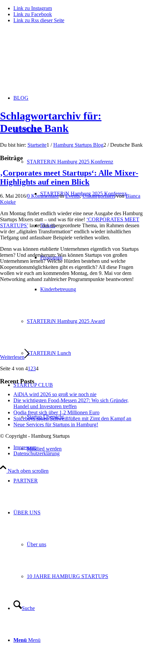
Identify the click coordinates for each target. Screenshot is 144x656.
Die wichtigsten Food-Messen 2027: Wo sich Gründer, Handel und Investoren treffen (71, 403)
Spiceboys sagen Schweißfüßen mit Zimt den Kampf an (72, 418)
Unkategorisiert (98, 196)
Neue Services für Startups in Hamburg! (55, 424)
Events (72, 196)
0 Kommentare (43, 196)
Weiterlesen (12, 357)
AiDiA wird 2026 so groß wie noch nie (54, 394)
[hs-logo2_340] (50, 60)
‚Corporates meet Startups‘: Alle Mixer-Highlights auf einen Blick (69, 177)
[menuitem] (78, 481)
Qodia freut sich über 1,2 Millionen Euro (56, 412)
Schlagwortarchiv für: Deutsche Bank (50, 122)
